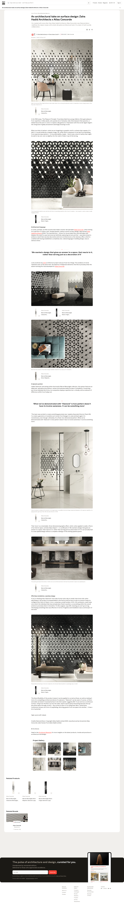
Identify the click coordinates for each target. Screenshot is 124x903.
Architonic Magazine (45, 732)
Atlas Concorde (79, 230)
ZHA (44, 263)
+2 (39, 114)
